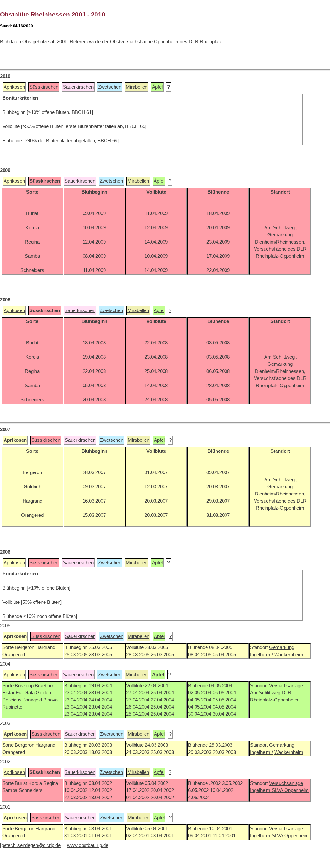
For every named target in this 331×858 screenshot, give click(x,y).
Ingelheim (261, 790)
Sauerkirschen (78, 87)
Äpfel (157, 87)
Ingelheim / (261, 654)
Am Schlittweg (265, 692)
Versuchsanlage (286, 685)
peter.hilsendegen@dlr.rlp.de (31, 845)
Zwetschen (109, 87)
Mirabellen (136, 87)
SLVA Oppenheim (290, 790)
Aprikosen (14, 87)
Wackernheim (288, 654)
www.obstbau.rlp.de (87, 845)
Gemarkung (281, 647)
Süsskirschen (43, 87)
